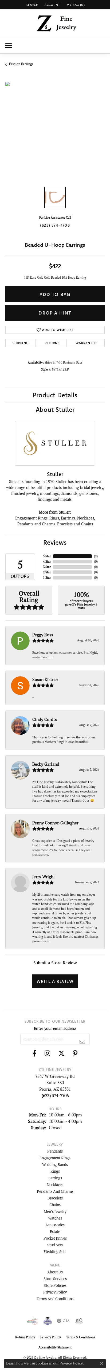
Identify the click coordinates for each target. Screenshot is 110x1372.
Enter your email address (55, 1028)
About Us (55, 1271)
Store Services (55, 1278)
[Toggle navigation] (8, 45)
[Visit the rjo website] (79, 1321)
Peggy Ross (42, 634)
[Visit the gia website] (63, 1321)
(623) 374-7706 (55, 225)
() (96, 556)
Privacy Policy (55, 1292)
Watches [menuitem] (55, 1218)
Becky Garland (45, 764)
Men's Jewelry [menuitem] (55, 1211)
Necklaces (85, 518)
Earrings (68, 518)
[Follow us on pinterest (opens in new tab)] (75, 1053)
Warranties (86, 343)
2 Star (47, 572)
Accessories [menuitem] (55, 1224)
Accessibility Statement (55, 1347)
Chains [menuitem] (55, 1204)
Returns (52, 343)
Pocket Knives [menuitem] (55, 1238)
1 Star (47, 577)
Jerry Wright (43, 876)
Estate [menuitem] (55, 1231)
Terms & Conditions (80, 1337)
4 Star (47, 561)
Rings (54, 518)
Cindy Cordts (44, 719)
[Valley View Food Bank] (32, 1321)
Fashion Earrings (21, 64)
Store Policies (55, 1285)
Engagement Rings (31, 518)
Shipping (20, 343)
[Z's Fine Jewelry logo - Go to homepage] (55, 23)
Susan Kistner (45, 679)
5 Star (47, 556)
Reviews (55, 542)
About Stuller (55, 409)
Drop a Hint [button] (54, 313)
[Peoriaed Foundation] (48, 1321)
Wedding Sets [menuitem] (55, 1251)
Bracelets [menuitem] (55, 1198)
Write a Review (55, 981)
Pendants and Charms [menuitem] (55, 1191)
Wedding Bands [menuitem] (55, 1164)
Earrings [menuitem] (55, 1177)
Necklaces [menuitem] (55, 1184)
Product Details (55, 395)
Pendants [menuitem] (55, 1151)
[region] (55, 131)
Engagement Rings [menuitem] (55, 1157)
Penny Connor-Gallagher (55, 822)
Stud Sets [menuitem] (55, 1244)
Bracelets (65, 523)
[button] (31, 4)
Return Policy (25, 1337)
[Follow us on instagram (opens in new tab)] (47, 1053)
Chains (87, 523)
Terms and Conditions (55, 1298)
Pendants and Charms (36, 523)
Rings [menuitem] (55, 1171)
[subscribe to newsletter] (82, 1041)
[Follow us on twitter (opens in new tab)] (61, 1053)
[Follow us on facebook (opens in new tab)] (34, 1053)
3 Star (47, 567)
